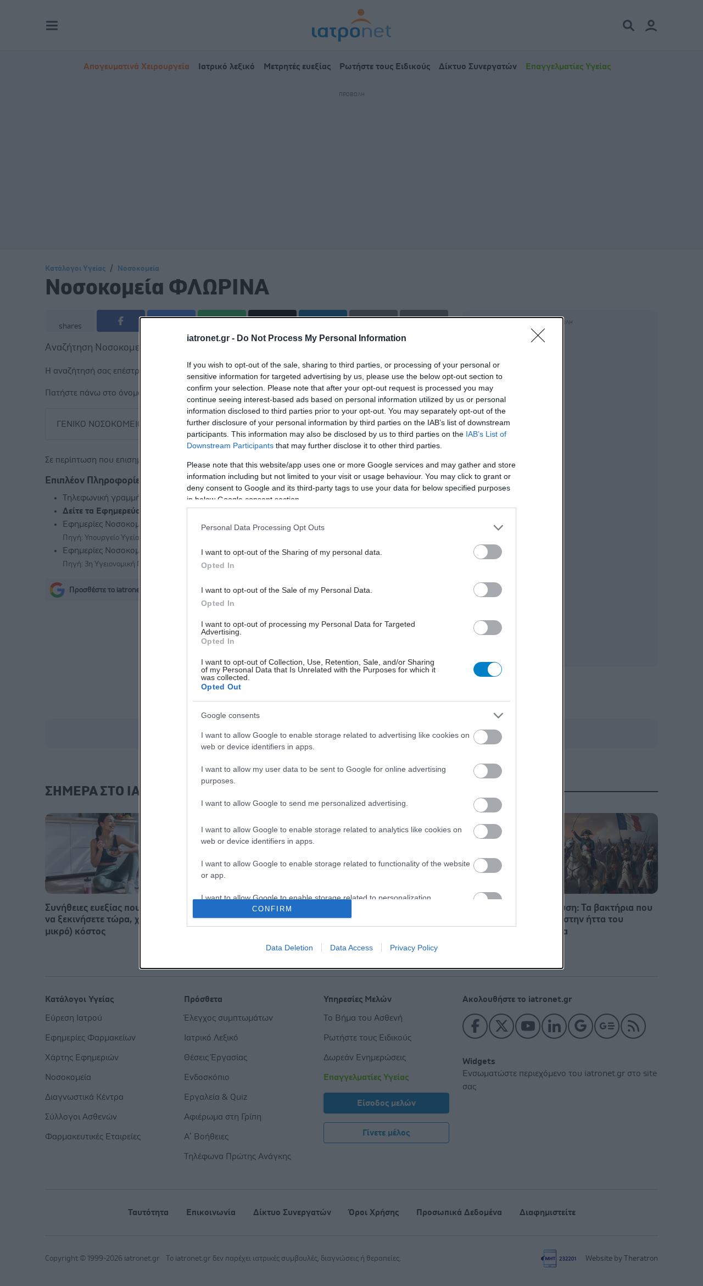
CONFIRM (272, 909)
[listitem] (351, 527)
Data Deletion (289, 947)
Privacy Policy (414, 947)
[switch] (487, 551)
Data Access (351, 947)
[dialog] (351, 643)
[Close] (541, 339)
